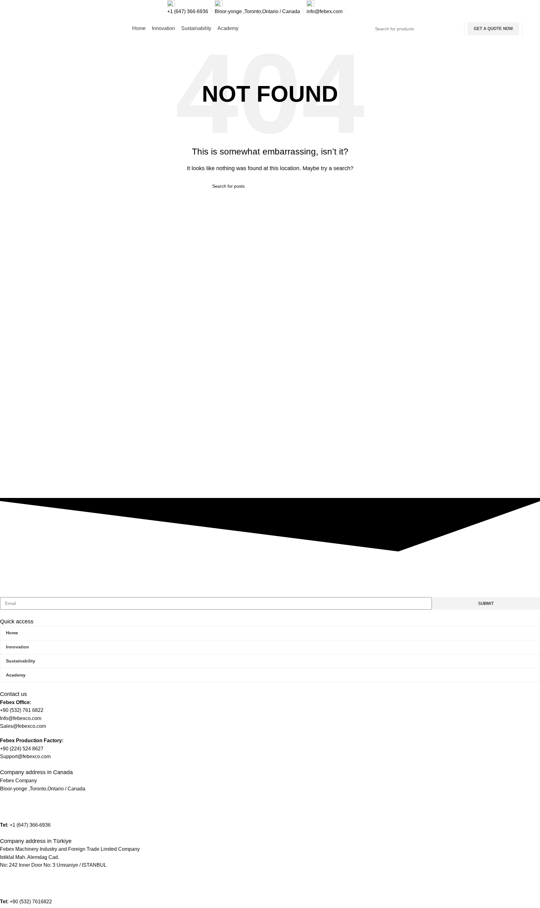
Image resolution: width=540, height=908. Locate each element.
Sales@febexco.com (23, 811)
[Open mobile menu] (531, 29)
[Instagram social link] (353, 10)
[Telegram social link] (369, 10)
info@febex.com (18, 802)
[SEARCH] (454, 29)
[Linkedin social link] (361, 10)
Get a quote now (493, 28)
